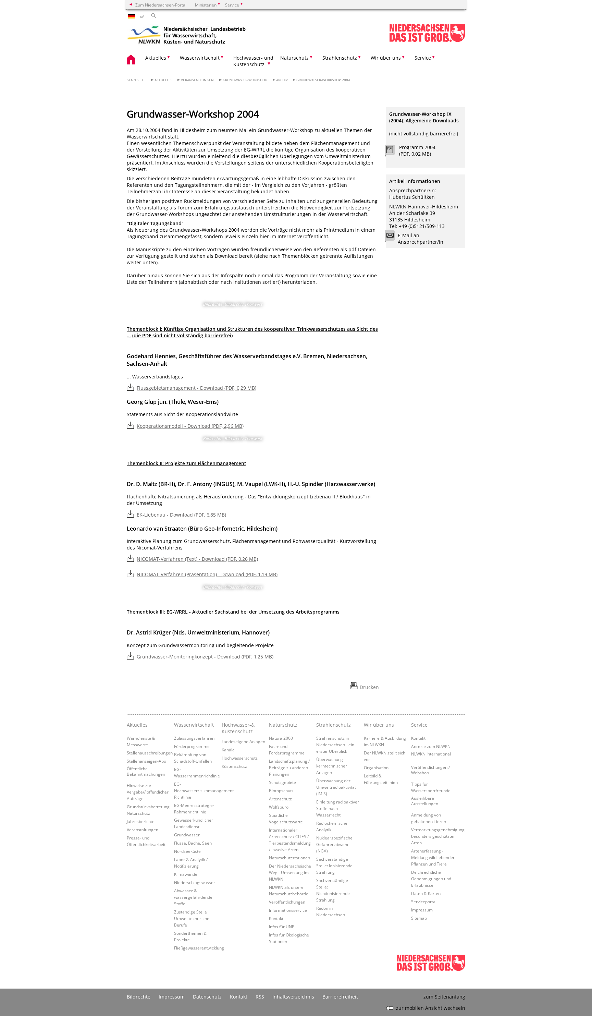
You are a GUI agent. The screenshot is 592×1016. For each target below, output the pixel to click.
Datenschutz (207, 996)
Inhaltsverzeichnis (293, 996)
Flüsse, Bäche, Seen (193, 843)
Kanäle (228, 749)
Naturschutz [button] (294, 58)
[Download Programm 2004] (393, 151)
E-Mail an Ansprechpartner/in (420, 238)
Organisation (376, 767)
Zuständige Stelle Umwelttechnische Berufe (191, 918)
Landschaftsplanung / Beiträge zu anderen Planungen (289, 767)
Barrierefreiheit (340, 996)
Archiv (282, 80)
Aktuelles (163, 80)
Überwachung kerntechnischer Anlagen (331, 766)
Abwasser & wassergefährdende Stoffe (193, 897)
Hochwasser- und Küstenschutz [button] (253, 61)
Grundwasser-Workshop (245, 80)
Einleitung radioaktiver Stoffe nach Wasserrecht (337, 808)
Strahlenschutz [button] (339, 58)
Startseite (136, 80)
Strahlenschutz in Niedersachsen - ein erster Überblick (335, 744)
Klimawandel (186, 874)
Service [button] (423, 58)
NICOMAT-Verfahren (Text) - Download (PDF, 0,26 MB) (197, 559)
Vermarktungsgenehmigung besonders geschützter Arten (438, 836)
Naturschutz (283, 725)
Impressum (422, 909)
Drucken (369, 687)
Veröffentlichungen (287, 902)
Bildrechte (138, 996)
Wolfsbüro (278, 807)
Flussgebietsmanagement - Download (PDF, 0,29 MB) (196, 388)
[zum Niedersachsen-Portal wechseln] (427, 40)
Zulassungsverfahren (194, 738)
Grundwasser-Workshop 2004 (323, 80)
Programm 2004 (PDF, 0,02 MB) (417, 150)
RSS (260, 996)
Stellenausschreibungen (150, 752)
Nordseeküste (187, 851)
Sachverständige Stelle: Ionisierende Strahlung (334, 865)
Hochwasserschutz (240, 758)
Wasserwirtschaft (194, 725)
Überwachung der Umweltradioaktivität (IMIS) (336, 787)
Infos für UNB (282, 926)
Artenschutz (280, 798)
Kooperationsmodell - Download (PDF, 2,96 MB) (190, 426)
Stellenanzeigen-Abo (146, 761)
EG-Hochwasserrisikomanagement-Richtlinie (204, 790)
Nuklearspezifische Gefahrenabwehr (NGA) (334, 844)
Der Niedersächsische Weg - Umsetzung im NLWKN (290, 872)
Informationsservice (288, 910)
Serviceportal (423, 901)
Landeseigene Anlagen (243, 741)
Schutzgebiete (282, 782)
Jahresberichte (141, 821)
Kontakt (276, 918)
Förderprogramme (192, 746)
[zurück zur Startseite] (187, 36)
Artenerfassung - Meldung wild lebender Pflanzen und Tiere (433, 857)
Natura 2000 (281, 738)
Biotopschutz (281, 790)
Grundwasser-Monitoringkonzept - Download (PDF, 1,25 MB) (205, 656)
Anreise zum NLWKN (431, 746)
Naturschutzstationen (289, 857)
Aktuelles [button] (155, 58)
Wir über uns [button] (386, 58)
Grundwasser (187, 834)
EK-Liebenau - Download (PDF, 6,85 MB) (181, 514)
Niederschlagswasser (194, 882)
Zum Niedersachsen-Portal (160, 5)
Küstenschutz (234, 766)
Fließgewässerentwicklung (199, 948)
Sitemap (419, 918)
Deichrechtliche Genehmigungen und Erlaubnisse (431, 878)
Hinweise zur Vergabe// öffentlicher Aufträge (148, 792)
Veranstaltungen (197, 80)
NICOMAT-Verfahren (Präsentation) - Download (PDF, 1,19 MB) (207, 574)
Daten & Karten (426, 893)
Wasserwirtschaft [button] (200, 58)
